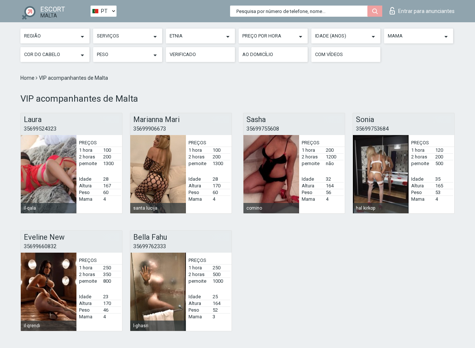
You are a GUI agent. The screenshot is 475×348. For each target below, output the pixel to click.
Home (28, 78)
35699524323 (40, 128)
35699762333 (149, 246)
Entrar (426, 11)
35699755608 (262, 128)
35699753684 (372, 128)
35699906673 (149, 128)
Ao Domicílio (257, 54)
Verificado (183, 54)
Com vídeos (329, 54)
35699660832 (40, 246)
